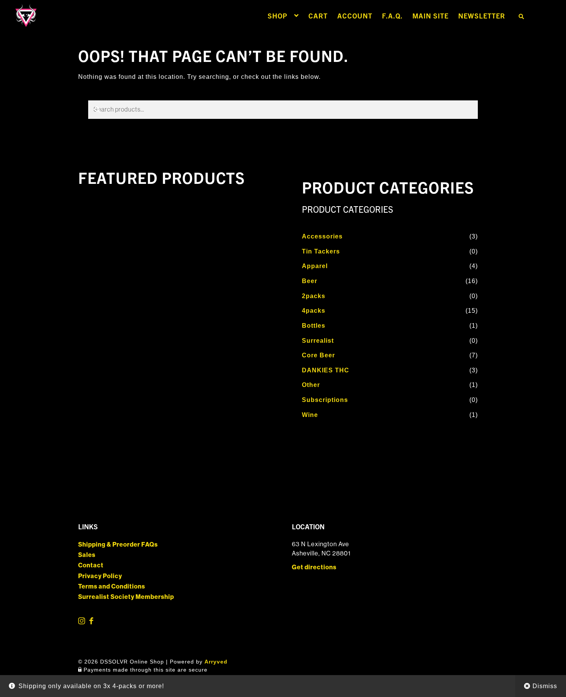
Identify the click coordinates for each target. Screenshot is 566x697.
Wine (310, 415)
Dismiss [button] (545, 686)
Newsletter (481, 15)
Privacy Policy (100, 576)
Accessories (322, 236)
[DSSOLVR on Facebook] (91, 622)
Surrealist (318, 340)
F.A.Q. (392, 15)
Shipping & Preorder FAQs (118, 544)
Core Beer (318, 355)
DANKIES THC (325, 370)
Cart (318, 15)
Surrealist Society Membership (126, 596)
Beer (309, 281)
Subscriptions (325, 400)
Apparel (315, 266)
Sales (86, 555)
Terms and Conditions (111, 586)
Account (354, 15)
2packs (313, 296)
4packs (313, 310)
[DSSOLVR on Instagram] (82, 622)
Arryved (216, 662)
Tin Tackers (321, 251)
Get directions (314, 567)
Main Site (430, 15)
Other (311, 385)
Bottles (313, 325)
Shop (277, 15)
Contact (91, 565)
